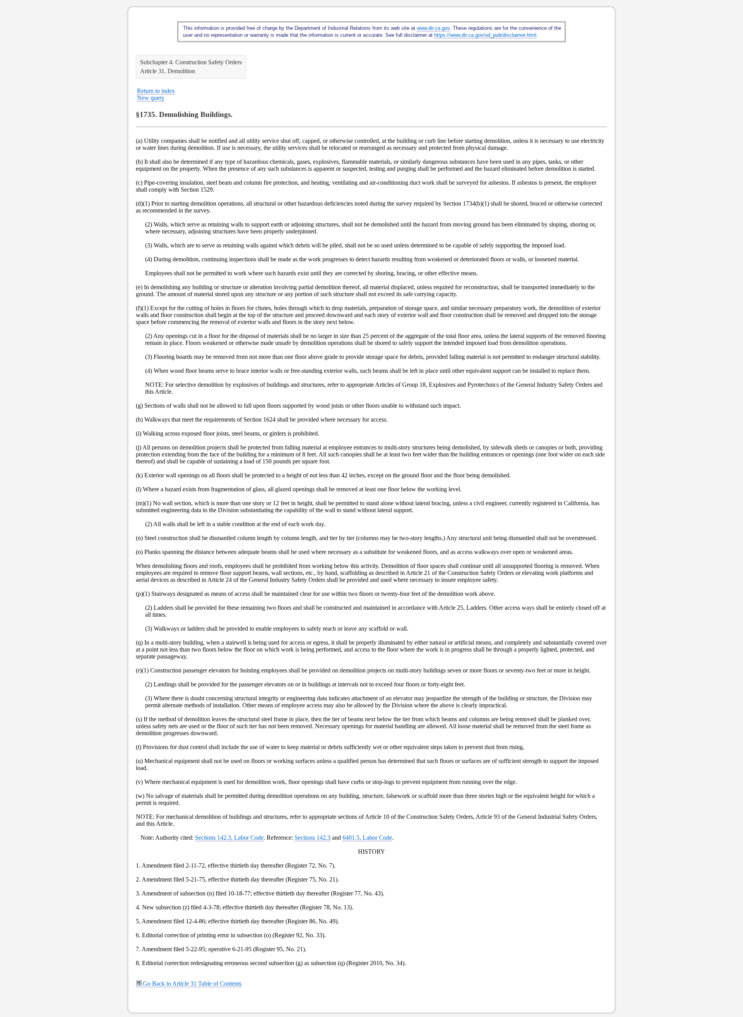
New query (150, 97)
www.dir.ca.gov (433, 28)
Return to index (156, 90)
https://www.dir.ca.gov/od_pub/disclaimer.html (485, 35)
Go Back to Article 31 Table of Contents (192, 983)
